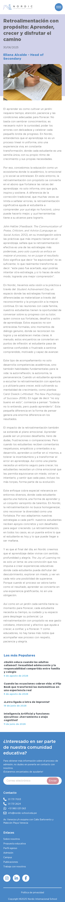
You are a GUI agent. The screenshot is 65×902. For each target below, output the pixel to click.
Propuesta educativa (14, 843)
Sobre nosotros (11, 839)
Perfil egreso (10, 848)
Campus (7, 857)
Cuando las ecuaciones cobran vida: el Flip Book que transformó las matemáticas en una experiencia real (32, 687)
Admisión (8, 853)
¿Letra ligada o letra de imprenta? (27, 701)
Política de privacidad (32, 892)
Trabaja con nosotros (14, 866)
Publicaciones (10, 862)
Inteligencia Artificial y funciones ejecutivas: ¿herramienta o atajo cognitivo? (27, 717)
